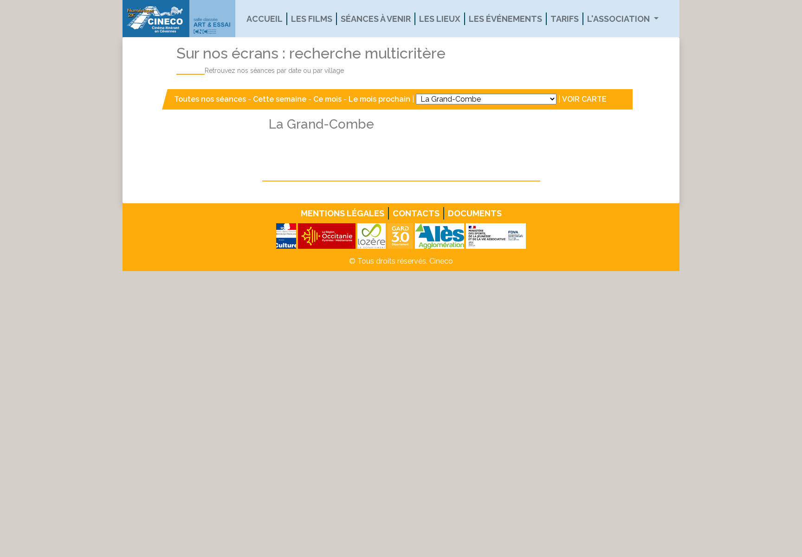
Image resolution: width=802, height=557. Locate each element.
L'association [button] (619, 19)
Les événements (505, 19)
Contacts (416, 213)
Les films (311, 19)
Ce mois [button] (327, 99)
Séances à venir (376, 19)
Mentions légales (342, 213)
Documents (475, 213)
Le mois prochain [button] (379, 99)
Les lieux (439, 19)
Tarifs (564, 19)
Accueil (264, 19)
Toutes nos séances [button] (211, 99)
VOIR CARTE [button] (584, 99)
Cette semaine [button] (279, 99)
